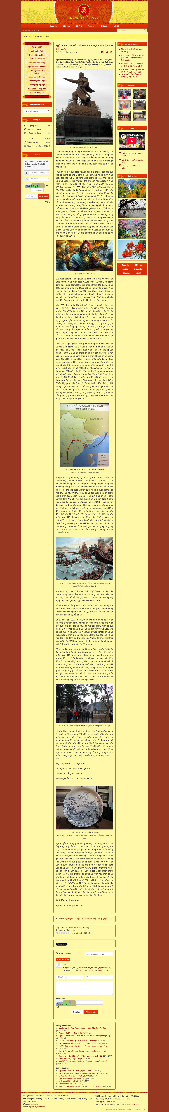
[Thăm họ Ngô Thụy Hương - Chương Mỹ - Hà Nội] (139, 116)
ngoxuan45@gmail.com (129, 1104)
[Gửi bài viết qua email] (102, 52)
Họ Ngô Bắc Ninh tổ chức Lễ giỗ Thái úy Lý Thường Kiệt (132, 65)
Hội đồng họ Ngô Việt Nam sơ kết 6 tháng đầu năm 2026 (132, 71)
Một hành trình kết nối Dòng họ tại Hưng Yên (133, 50)
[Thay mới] (47, 185)
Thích (90, 970)
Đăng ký (47, 201)
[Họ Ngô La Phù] (139, 105)
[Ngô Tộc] (84, 11)
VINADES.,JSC (140, 1109)
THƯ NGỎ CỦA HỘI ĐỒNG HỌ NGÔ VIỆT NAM (131, 76)
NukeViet (119, 1109)
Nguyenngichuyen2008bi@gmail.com (93, 967)
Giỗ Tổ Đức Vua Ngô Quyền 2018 (132, 154)
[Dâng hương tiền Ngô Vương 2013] (124, 93)
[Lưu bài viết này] (111, 52)
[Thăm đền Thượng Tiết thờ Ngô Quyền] (124, 116)
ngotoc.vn (34, 1104)
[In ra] (107, 52)
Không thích (102, 970)
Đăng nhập (43, 196)
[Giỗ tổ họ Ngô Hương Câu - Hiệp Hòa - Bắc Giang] (124, 105)
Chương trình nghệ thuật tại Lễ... (132, 166)
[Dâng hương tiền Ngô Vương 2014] (139, 93)
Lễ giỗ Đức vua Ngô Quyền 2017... (132, 161)
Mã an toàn (60, 998)
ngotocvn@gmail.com (37, 1106)
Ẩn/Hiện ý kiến (64, 959)
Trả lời (81, 970)
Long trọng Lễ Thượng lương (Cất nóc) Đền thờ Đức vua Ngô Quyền (132, 57)
